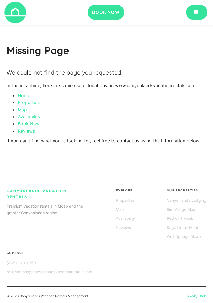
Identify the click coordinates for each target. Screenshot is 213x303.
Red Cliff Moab (180, 218)
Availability (29, 116)
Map (22, 109)
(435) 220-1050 (21, 263)
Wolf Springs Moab (184, 236)
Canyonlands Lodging (186, 200)
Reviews (26, 131)
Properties (29, 102)
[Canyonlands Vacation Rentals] (38, 12)
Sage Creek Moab (183, 227)
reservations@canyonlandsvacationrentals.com (49, 271)
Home (24, 95)
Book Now (29, 124)
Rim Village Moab (182, 209)
